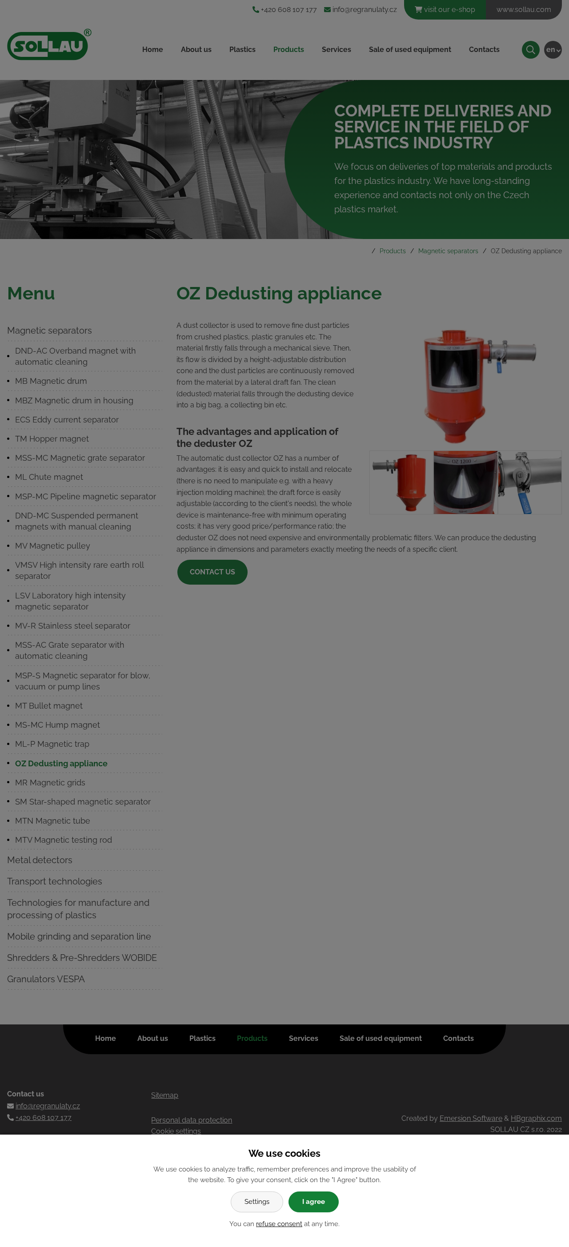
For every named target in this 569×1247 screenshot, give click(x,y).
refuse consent (279, 1224)
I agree (313, 1202)
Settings (256, 1202)
